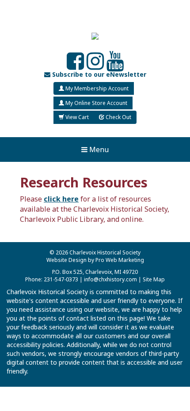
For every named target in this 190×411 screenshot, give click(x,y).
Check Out (117, 117)
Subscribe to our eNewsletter (98, 74)
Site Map (154, 279)
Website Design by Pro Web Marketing (95, 260)
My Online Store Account (95, 103)
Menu (98, 149)
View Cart (76, 117)
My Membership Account (96, 88)
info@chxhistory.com (110, 279)
